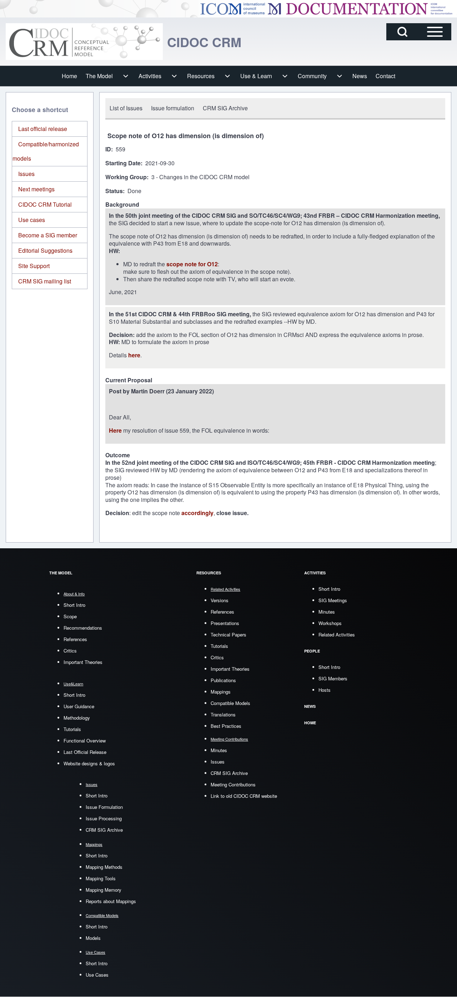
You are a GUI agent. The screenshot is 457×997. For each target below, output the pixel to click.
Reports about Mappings (111, 901)
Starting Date (123, 163)
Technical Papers (228, 634)
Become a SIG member (47, 235)
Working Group (126, 177)
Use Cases (97, 974)
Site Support (34, 266)
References (75, 639)
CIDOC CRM (204, 42)
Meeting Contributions (233, 784)
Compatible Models (230, 703)
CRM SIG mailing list (44, 281)
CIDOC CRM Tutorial (45, 204)
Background (122, 204)
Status (114, 191)
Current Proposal (128, 380)
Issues (26, 174)
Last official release (42, 129)
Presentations (225, 623)
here (134, 355)
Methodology (77, 717)
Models (93, 938)
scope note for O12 (192, 264)
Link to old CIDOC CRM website (244, 795)
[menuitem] (69, 76)
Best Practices (226, 725)
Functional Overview (85, 740)
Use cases (31, 220)
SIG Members (332, 678)
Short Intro (74, 604)
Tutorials (72, 729)
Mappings (221, 691)
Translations (223, 714)
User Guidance (79, 706)
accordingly (197, 513)
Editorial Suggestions (45, 250)
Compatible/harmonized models (45, 151)
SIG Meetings (332, 600)
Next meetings (36, 189)
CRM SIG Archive (104, 829)
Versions (219, 600)
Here (116, 430)
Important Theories (83, 662)
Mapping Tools (101, 878)
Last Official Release (85, 752)
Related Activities (336, 634)
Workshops (330, 623)
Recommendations (83, 627)
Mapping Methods (104, 866)
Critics (70, 650)
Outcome (117, 455)
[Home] (84, 41)
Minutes (219, 750)
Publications (223, 680)
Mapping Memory (103, 889)
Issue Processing (104, 818)
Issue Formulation (104, 807)
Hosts (324, 689)
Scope (70, 616)
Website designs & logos (89, 763)
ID (108, 149)
